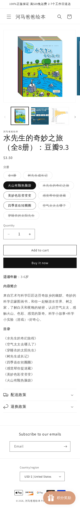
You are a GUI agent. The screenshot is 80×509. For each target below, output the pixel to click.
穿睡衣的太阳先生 (23, 216)
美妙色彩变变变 (19, 195)
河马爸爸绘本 (33, 500)
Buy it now (40, 263)
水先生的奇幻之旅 (58, 186)
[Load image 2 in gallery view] (40, 116)
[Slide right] (75, 117)
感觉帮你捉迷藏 (57, 196)
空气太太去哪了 (57, 206)
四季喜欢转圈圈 (19, 205)
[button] (9, 17)
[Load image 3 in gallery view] (60, 116)
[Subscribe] (65, 446)
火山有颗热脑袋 (19, 185)
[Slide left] (5, 117)
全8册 (14, 176)
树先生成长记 (40, 176)
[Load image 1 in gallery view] (20, 116)
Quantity (8, 225)
